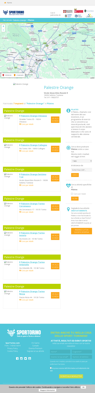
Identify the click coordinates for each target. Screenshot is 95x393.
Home (9, 2)
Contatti (35, 345)
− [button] (3, 29)
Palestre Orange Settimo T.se (32, 175)
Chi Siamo (35, 343)
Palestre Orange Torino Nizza (32, 292)
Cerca (75, 175)
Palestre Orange (19, 20)
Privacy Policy (12, 348)
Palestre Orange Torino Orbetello (32, 263)
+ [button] (3, 26)
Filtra (74, 198)
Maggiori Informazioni (47, 390)
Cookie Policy (12, 351)
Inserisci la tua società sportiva (81, 231)
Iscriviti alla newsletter (71, 376)
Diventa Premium (35, 348)
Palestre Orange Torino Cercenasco (32, 204)
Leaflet (92, 78)
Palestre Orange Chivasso (34, 115)
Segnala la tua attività (35, 351)
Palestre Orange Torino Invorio (32, 234)
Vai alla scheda (55, 119)
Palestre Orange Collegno (34, 145)
